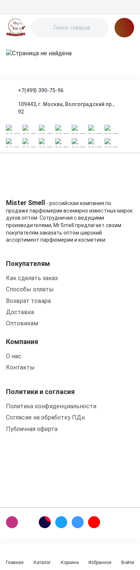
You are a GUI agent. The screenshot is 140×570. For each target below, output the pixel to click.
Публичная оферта (31, 429)
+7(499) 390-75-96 (40, 90)
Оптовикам (22, 323)
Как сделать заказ (32, 278)
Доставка (20, 312)
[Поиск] (43, 28)
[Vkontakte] (78, 522)
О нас (13, 356)
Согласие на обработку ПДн (45, 417)
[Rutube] (45, 522)
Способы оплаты (30, 289)
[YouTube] (94, 522)
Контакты (20, 367)
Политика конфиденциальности (51, 406)
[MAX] (28, 522)
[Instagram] (12, 522)
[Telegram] (61, 522)
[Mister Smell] (15, 27)
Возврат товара (28, 300)
